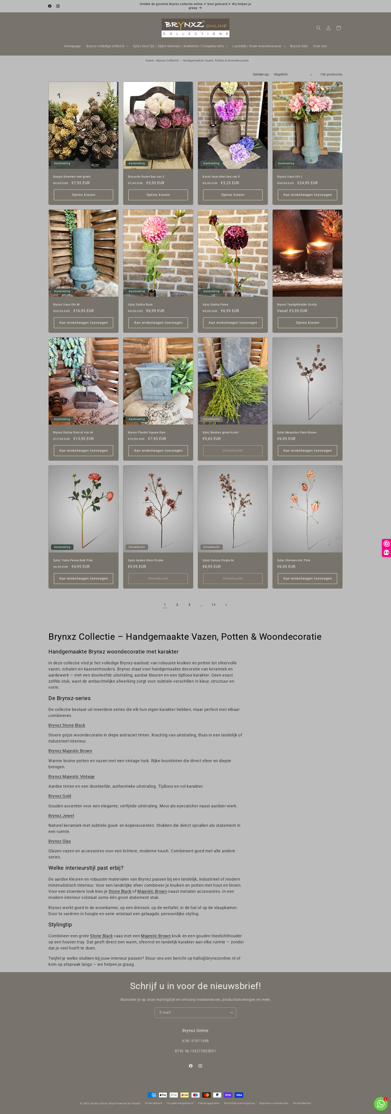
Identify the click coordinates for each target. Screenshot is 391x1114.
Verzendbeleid (302, 1103)
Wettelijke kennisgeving (239, 1103)
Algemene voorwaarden (273, 1103)
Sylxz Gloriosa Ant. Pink (293, 560)
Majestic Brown (152, 891)
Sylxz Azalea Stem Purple (145, 560)
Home (149, 60)
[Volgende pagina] (226, 605)
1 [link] (165, 605)
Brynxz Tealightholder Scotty (297, 304)
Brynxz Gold (59, 796)
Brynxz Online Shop (103, 1103)
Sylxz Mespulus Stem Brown (297, 432)
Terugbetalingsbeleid (180, 1103)
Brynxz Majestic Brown (70, 750)
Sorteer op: (261, 74)
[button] (107, 46)
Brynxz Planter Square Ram (147, 432)
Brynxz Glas (59, 841)
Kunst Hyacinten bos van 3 (221, 176)
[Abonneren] (231, 1012)
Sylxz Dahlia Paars (216, 304)
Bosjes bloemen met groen (72, 176)
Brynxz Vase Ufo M (66, 304)
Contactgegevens (209, 1103)
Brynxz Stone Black (66, 725)
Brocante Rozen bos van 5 (146, 176)
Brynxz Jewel (61, 815)
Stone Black (120, 891)
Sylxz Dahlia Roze (140, 304)
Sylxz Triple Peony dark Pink (73, 560)
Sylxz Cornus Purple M (218, 560)
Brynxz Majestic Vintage (71, 776)
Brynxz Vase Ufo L (290, 176)
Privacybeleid (153, 1103)
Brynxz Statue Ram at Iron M (73, 432)
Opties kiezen (83, 195)
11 (214, 604)
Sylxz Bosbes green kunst (220, 432)
